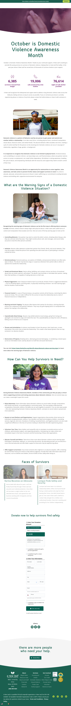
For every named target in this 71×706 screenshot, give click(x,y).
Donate (66, 1)
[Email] (38, 627)
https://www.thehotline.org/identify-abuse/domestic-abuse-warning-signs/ (35, 348)
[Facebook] (32, 627)
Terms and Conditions (36, 699)
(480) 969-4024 (12, 689)
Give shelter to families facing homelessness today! (35, 1)
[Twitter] (35, 627)
